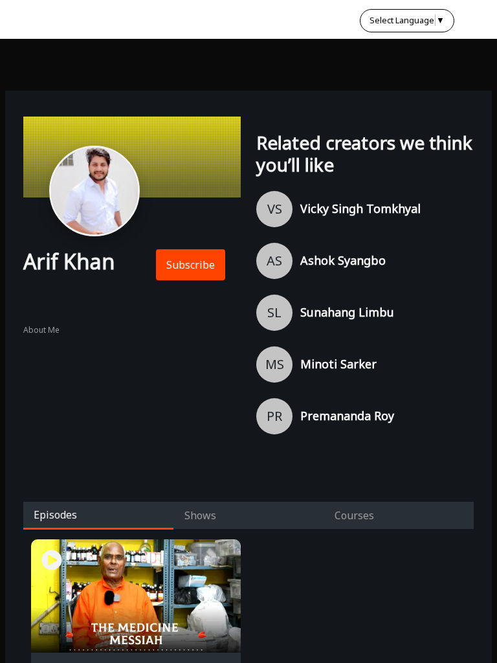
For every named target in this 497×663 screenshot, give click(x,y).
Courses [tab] (354, 515)
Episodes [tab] (55, 515)
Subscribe (190, 265)
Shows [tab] (200, 515)
